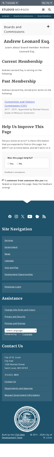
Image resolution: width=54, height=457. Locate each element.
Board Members (44, 16)
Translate (27, 334)
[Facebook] (10, 216)
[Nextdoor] (37, 216)
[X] (22, 216)
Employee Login (13, 286)
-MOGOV (15, 9)
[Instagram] (16, 216)
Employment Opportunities (19, 274)
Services (9, 240)
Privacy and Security (15, 316)
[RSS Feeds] (44, 216)
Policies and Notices (15, 323)
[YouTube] (30, 216)
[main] (27, 107)
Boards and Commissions (14, 29)
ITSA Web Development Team (13, 436)
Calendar (9, 260)
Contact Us (10, 381)
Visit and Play (11, 267)
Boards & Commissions (23, 16)
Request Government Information (22, 395)
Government (11, 247)
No (20, 163)
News (7, 254)
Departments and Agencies (19, 388)
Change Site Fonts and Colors (20, 309)
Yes (12, 163)
